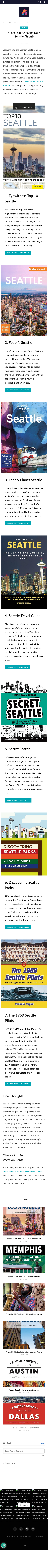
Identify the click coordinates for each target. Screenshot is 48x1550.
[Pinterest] (33, 1529)
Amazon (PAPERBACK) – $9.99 (17, 667)
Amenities (24, 27)
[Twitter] (21, 1529)
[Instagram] (27, 1529)
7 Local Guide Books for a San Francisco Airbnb (24, 1352)
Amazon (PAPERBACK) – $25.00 (18, 1084)
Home (5, 23)
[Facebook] (15, 1529)
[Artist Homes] (24, 12)
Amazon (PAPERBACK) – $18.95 (18, 927)
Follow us (25, 1505)
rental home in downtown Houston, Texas (22, 1171)
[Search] (44, 2)
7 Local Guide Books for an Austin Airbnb (24, 1390)
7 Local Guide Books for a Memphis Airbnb (24, 1276)
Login (43, 1443)
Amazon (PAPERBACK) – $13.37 (18, 390)
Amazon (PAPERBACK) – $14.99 (18, 252)
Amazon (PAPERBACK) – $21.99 (18, 523)
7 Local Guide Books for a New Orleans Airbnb (24, 1314)
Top (24, 1545)
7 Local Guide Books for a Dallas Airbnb (24, 1428)
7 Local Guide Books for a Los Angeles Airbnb (24, 1238)
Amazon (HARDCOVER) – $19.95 (18, 800)
